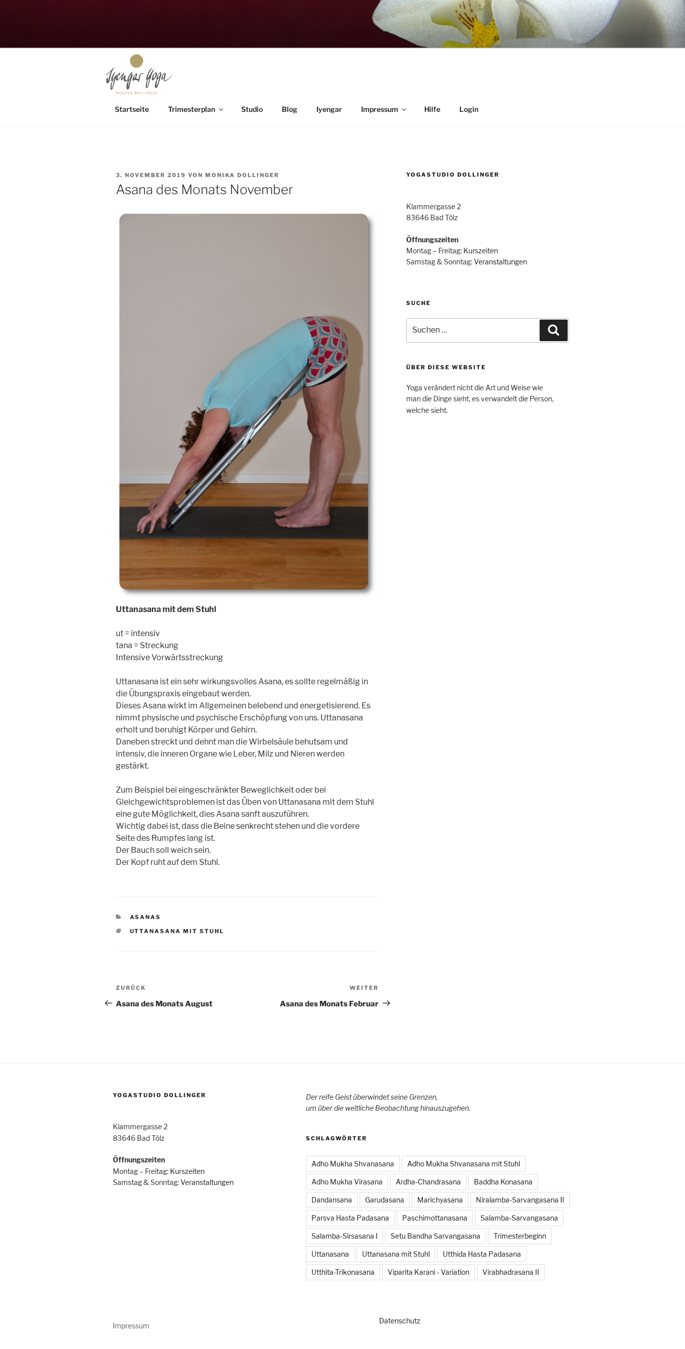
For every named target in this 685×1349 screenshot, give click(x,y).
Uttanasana (330, 1254)
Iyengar (329, 109)
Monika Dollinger (242, 175)
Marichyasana (440, 1199)
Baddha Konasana (503, 1181)
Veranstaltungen (500, 261)
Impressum (379, 109)
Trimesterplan (191, 109)
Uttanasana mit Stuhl (177, 931)
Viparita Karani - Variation (428, 1272)
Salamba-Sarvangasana (519, 1218)
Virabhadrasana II (510, 1272)
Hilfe (432, 109)
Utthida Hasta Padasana (482, 1254)
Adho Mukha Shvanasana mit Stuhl (463, 1163)
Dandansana (331, 1199)
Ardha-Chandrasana (428, 1181)
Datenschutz (399, 1320)
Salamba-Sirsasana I (344, 1236)
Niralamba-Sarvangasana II (520, 1199)
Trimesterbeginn (519, 1236)
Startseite (132, 109)
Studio (252, 109)
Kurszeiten (480, 250)
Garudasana (384, 1199)
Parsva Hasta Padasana (350, 1218)
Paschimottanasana (434, 1218)
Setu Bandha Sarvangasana (435, 1236)
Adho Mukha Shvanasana (352, 1163)
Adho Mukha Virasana (347, 1181)
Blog (289, 109)
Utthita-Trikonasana (343, 1272)
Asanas (145, 917)
